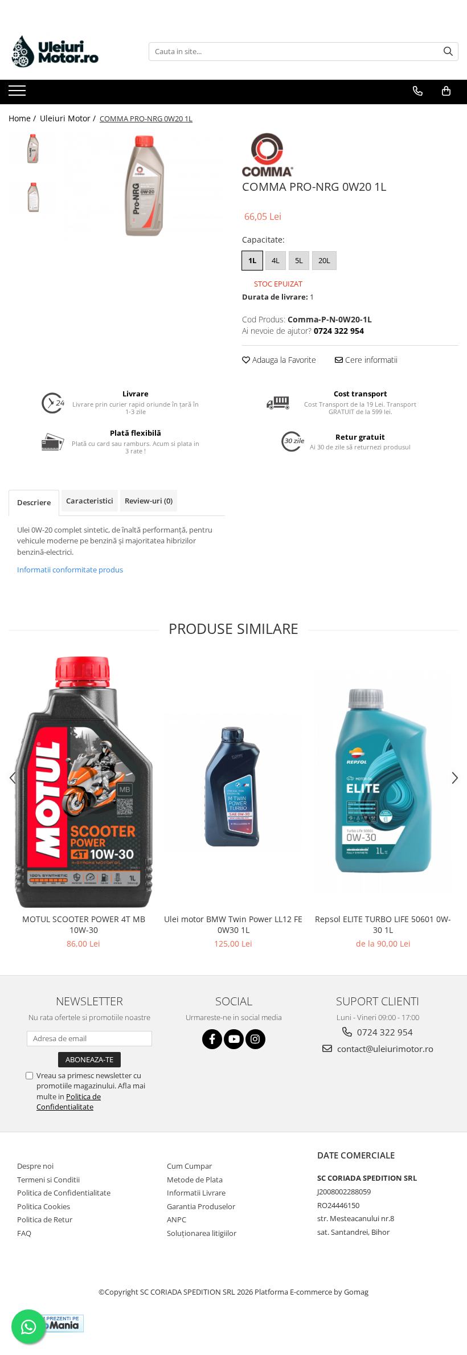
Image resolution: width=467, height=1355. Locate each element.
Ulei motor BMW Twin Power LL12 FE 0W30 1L (233, 924)
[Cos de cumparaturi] (446, 91)
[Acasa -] (65, 51)
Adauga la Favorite (283, 359)
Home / (23, 118)
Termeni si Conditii (48, 1179)
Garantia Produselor (201, 1206)
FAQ (24, 1233)
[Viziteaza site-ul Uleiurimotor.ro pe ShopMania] (52, 1323)
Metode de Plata (195, 1179)
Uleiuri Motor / (69, 118)
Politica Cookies (43, 1206)
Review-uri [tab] (149, 501)
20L (324, 260)
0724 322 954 (384, 1032)
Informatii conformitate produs (70, 569)
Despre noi (35, 1166)
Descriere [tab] (34, 502)
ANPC (176, 1219)
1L (252, 260)
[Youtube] (234, 1039)
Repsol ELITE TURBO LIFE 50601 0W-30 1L (383, 924)
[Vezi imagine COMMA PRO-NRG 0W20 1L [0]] (32, 149)
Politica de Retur (44, 1219)
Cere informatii (370, 359)
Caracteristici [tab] (89, 501)
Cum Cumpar (189, 1166)
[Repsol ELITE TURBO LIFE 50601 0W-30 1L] (383, 782)
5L (299, 260)
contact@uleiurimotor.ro (384, 1048)
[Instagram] (255, 1039)
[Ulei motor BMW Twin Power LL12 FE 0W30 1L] (233, 782)
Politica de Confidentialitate (68, 1101)
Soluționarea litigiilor (201, 1233)
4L (276, 260)
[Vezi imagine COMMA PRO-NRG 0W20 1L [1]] (32, 197)
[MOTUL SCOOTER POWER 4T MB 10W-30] (83, 781)
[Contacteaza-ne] (418, 91)
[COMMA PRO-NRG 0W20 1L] (144, 187)
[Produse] (18, 94)
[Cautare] (448, 51)
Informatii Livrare (196, 1193)
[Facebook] (212, 1039)
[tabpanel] (144, 187)
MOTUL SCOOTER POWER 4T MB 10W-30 (83, 924)
